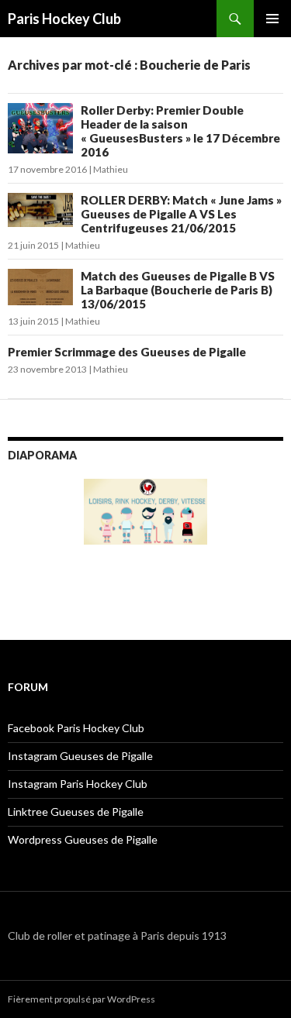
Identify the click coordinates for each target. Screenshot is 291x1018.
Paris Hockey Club (64, 18)
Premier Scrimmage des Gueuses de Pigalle (127, 352)
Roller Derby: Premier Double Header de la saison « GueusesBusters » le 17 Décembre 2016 (180, 131)
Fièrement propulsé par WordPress (81, 999)
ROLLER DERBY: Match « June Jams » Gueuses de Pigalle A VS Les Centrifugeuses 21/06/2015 (181, 214)
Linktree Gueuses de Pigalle (76, 811)
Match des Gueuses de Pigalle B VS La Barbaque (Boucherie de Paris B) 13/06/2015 (178, 290)
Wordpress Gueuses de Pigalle (83, 839)
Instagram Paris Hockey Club (77, 783)
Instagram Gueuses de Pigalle (80, 755)
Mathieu (110, 169)
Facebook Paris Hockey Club (76, 727)
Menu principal (272, 18)
